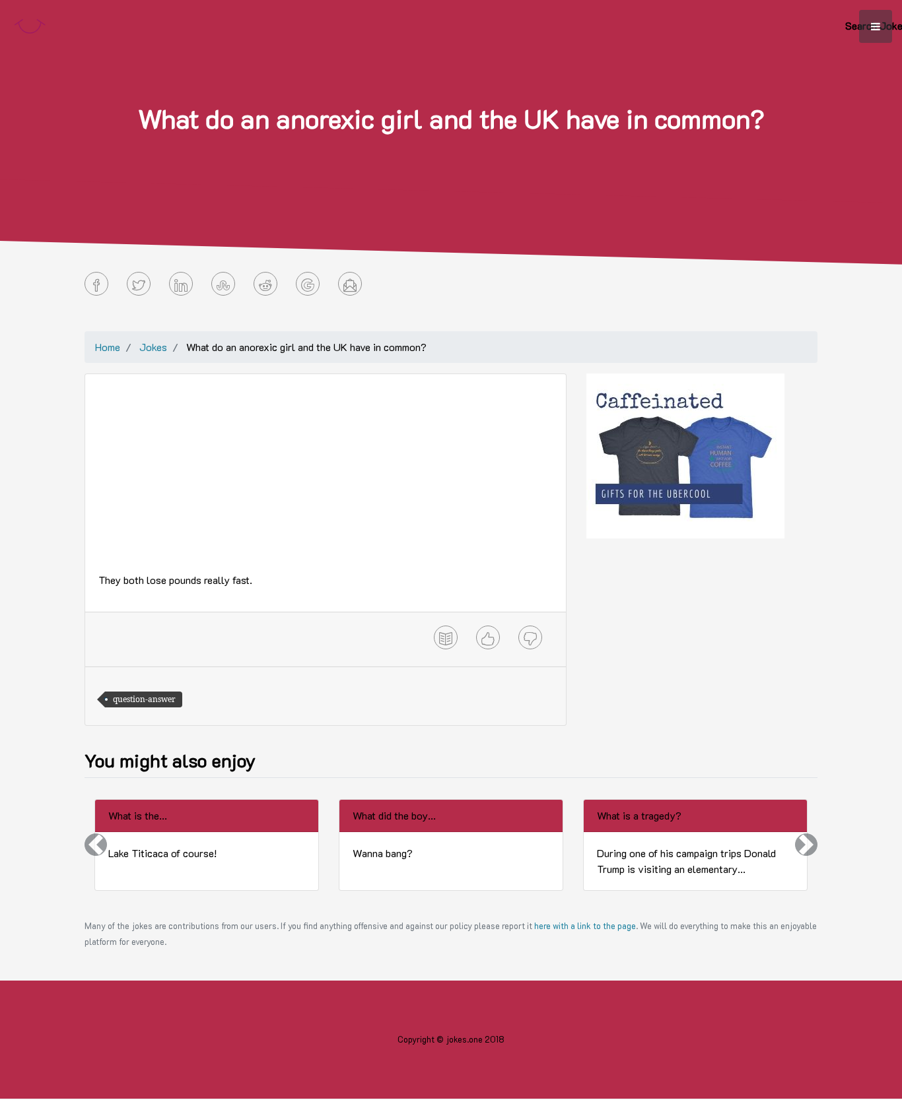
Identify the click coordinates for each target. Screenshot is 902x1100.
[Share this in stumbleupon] (223, 284)
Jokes (153, 347)
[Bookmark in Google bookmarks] (308, 284)
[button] (96, 845)
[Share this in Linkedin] (181, 284)
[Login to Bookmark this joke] (446, 637)
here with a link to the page (585, 926)
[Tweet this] (139, 284)
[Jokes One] (29, 23)
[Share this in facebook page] (96, 284)
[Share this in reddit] (265, 284)
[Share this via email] (350, 284)
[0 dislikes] (530, 637)
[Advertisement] (325, 479)
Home (107, 347)
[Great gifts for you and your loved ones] (685, 454)
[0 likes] (488, 637)
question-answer (144, 699)
